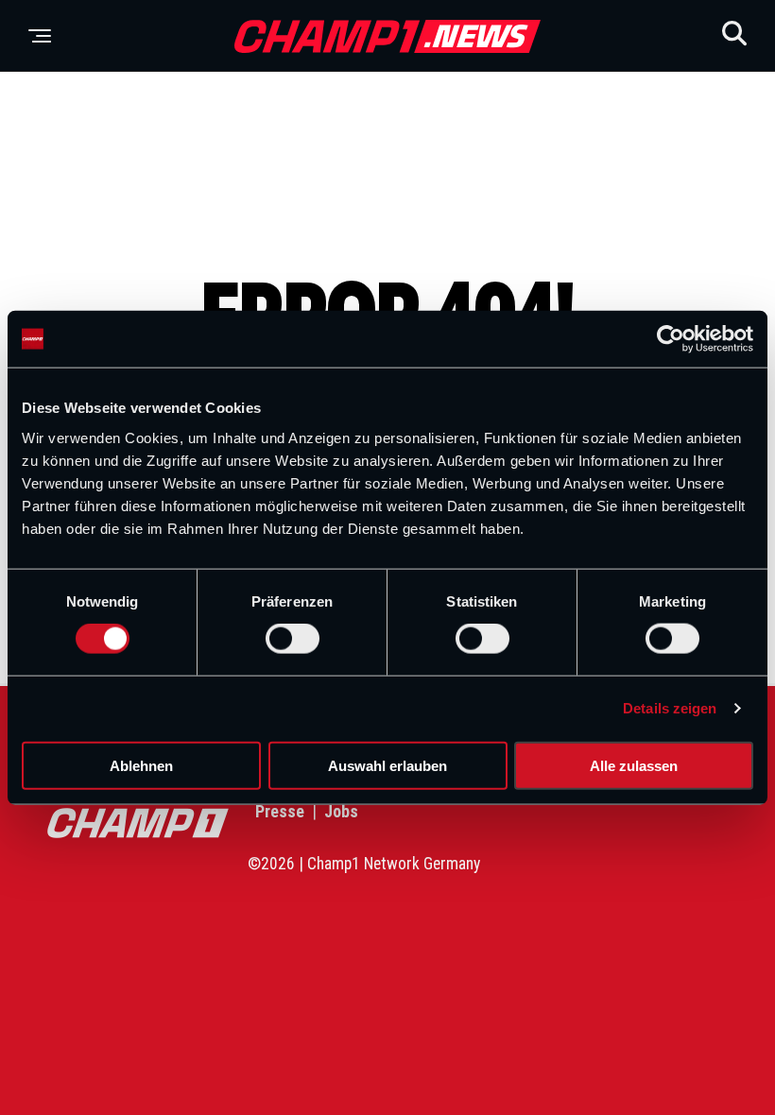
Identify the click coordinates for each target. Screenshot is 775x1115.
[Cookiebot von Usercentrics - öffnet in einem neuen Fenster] (670, 339)
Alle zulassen (634, 765)
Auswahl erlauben (387, 765)
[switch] (292, 639)
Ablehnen (141, 765)
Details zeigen (669, 708)
